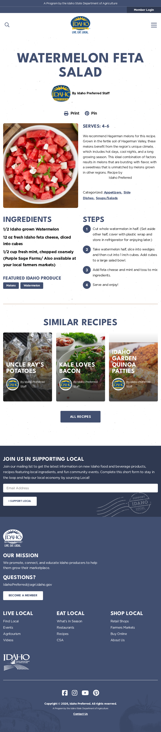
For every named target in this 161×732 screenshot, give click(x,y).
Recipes (62, 634)
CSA (60, 640)
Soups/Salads (107, 198)
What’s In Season (69, 621)
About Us (118, 640)
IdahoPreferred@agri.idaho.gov (27, 584)
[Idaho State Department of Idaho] (16, 662)
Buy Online (119, 634)
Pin (94, 113)
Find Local (11, 621)
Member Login (144, 10)
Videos (8, 640)
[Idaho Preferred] (80, 24)
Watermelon (32, 285)
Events (8, 627)
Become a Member (23, 595)
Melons (11, 285)
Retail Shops (120, 621)
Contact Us (80, 714)
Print (74, 113)
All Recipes (80, 417)
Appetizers (112, 192)
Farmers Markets (123, 627)
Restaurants (65, 627)
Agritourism (12, 634)
